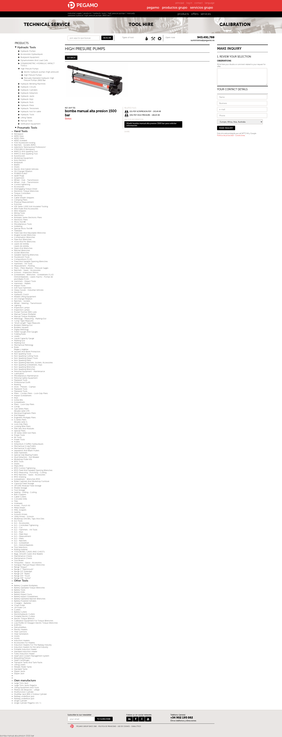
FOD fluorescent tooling (24, 143)
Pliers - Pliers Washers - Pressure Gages (31, 268)
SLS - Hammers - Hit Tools (25, 530)
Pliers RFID (18, 466)
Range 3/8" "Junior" (22, 578)
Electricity (18, 195)
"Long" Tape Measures (23, 321)
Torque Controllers (22, 193)
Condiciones (240, 135)
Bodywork (18, 162)
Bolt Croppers (20, 494)
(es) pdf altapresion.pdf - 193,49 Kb (145, 111)
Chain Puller (19, 605)
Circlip (17, 406)
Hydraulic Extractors (29, 93)
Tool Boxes (19, 560)
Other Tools (21, 580)
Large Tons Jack (21, 683)
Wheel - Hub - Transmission (26, 180)
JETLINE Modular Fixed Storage (27, 486)
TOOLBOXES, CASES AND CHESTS (29, 552)
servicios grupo (201, 8)
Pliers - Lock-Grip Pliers (24, 404)
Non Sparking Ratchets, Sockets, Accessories (33, 362)
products (183, 14)
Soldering (18, 226)
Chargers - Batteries (22, 603)
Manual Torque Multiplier (25, 314)
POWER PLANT (20, 173)
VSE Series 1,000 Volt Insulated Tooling (31, 206)
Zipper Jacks (19, 671)
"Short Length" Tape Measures (27, 323)
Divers (16, 167)
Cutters (17, 610)
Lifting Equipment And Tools (26, 687)
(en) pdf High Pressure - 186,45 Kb (145, 115)
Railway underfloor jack (24, 696)
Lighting (17, 305)
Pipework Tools (20, 380)
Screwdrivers (19, 402)
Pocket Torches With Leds (25, 312)
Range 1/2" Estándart (23, 571)
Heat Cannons (20, 632)
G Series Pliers (20, 420)
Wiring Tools (19, 213)
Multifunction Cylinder (23, 692)
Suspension (19, 178)
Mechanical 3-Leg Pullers (25, 448)
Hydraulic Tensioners (30, 108)
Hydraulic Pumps (28, 51)
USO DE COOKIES (124, 726)
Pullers (17, 442)
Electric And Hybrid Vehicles (26, 169)
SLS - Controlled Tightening (26, 525)
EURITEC (18, 625)
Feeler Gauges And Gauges (26, 332)
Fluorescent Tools (22, 257)
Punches (18, 204)
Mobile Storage (20, 488)
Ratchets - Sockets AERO (25, 145)
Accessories (19, 187)
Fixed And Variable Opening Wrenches (31, 261)
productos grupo (174, 8)
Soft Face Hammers (22, 288)
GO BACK (71, 58)
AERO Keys (19, 136)
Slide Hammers (20, 453)
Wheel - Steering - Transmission (28, 303)
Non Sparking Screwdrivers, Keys (28, 365)
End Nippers (19, 415)
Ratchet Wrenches (22, 250)
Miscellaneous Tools (23, 224)
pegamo (153, 8)
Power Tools (19, 435)
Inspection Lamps (22, 307)
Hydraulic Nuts (27, 102)
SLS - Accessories (21, 523)
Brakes (17, 165)
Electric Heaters (20, 629)
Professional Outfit (22, 382)
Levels (16, 336)
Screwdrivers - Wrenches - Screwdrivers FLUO (34, 275)
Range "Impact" (20, 567)
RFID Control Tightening (24, 468)
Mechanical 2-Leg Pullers (25, 446)
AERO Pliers (19, 138)
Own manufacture (25, 680)
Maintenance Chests (23, 556)
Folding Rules (20, 334)
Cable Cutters (20, 497)
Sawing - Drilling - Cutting (25, 492)
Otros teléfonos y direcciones (183, 721)
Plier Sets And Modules (24, 428)
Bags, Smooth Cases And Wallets (28, 554)
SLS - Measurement (22, 536)
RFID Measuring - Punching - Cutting (30, 472)
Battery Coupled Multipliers (26, 585)
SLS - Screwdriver (21, 543)
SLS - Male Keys (21, 534)
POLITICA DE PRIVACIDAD (107, 726)
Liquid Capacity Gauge (24, 338)
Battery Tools (19, 590)
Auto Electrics (20, 160)
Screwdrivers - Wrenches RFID (27, 479)
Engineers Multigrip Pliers (25, 417)
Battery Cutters (20, 612)
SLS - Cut (18, 527)
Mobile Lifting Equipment (25, 297)
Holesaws (18, 503)
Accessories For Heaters (24, 643)
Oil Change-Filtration (23, 171)
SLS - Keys (18, 532)
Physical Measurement (24, 202)
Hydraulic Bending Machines (33, 84)
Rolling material (20, 549)
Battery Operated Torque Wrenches (29, 588)
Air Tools (18, 437)
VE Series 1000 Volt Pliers (25, 433)
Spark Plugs (19, 176)
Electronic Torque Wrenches (26, 191)
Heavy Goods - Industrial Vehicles (28, 290)
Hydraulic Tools (26, 47)
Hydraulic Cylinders (29, 90)
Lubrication (19, 373)
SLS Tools (18, 521)
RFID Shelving (20, 477)
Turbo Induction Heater (24, 654)
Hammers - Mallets (22, 283)
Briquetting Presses (22, 658)
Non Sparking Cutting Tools (26, 356)
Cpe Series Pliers (21, 409)
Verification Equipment (30, 124)
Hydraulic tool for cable (31, 111)
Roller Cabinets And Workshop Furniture (31, 481)
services (206, 14)
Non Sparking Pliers (22, 360)
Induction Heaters (22, 640)
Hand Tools (21, 131)
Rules (16, 347)
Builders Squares (21, 327)
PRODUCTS (21, 43)
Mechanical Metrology (23, 345)
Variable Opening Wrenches (26, 255)
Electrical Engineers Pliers (25, 413)
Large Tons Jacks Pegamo (25, 685)
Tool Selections (20, 547)
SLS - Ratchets (20, 541)
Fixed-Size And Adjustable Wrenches (30, 233)
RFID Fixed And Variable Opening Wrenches (33, 470)
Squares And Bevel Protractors (27, 351)
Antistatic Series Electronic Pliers (28, 217)
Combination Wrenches (24, 237)
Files (16, 501)
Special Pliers (19, 431)
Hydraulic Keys (27, 99)
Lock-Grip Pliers (21, 424)
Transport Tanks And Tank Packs (28, 662)
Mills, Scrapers (20, 510)
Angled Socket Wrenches (25, 235)
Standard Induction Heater (25, 651)
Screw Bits (18, 400)
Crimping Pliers (20, 200)
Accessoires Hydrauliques (32, 54)
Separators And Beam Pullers (26, 450)
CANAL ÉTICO (136, 726)
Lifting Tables (26, 118)
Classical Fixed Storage (24, 483)
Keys (16, 398)
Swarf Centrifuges (21, 660)
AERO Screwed (20, 140)
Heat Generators (21, 634)
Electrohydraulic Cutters (24, 614)
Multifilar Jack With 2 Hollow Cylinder (30, 694)
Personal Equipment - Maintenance (29, 371)
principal (179, 2)
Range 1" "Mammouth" (24, 569)
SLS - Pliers (19, 538)
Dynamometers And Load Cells (34, 60)
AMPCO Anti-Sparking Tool (26, 151)
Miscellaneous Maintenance (26, 376)
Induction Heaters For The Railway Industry (33, 645)
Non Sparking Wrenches (24, 367)
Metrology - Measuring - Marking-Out (30, 318)
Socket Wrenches (21, 253)
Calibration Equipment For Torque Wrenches (33, 621)
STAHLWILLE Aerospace (24, 149)
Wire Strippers (20, 211)
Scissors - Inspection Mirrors (26, 272)
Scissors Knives (20, 514)
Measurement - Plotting (24, 266)
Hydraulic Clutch (21, 294)
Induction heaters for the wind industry (31, 647)
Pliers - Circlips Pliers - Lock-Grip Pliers (31, 393)
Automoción (19, 156)
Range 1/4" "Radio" (22, 574)
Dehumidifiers (20, 627)
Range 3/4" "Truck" (22, 576)
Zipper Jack (19, 673)
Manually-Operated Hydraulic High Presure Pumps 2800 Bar (39, 79)
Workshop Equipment (23, 158)
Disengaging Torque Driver (25, 189)
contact (198, 2)
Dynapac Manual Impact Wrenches (29, 565)
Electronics (19, 215)
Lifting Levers (19, 665)
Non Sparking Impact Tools (26, 358)
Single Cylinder (20, 701)
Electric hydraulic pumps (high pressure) (41, 72)
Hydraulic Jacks (27, 96)
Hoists (17, 636)
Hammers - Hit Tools (23, 264)
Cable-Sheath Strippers (24, 198)
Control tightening (22, 184)
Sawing (17, 512)
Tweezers (18, 231)
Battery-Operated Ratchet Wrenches (29, 599)
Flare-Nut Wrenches (22, 239)
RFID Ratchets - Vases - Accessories (29, 475)
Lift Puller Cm (20, 607)
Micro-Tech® (20, 222)
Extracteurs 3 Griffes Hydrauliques (28, 444)
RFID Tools (19, 461)
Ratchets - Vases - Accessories (27, 270)
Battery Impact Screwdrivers (26, 596)
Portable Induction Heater (25, 649)
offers (194, 14)
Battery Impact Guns (23, 594)
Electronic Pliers (21, 220)
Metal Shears (19, 508)
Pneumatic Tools (27, 127)
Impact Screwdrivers (22, 395)
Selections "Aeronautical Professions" (30, 147)
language (209, 2)
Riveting (17, 384)
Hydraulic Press (27, 105)
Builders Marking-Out (23, 325)
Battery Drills (19, 592)
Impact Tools (19, 286)
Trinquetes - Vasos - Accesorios (28, 563)
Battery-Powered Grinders (25, 601)
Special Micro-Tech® (23, 228)
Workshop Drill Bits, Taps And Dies (29, 519)
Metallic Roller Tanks (23, 667)
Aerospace (18, 134)
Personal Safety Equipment (25, 378)
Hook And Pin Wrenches (25, 242)
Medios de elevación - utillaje (27, 690)
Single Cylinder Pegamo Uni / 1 (27, 703)
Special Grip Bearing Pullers (26, 455)
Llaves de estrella (21, 244)
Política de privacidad (225, 135)
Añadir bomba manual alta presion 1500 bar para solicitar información (151, 124)
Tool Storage (19, 490)
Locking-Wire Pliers (22, 426)
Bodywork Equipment (30, 57)
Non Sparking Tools (22, 354)
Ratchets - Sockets (22, 301)
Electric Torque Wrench (24, 618)
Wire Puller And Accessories (26, 209)
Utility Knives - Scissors (24, 516)
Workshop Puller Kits (23, 459)
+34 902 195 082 (181, 717)
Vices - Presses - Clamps (25, 387)
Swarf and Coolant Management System (31, 656)
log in (189, 2)
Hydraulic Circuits (28, 87)
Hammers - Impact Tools (25, 281)
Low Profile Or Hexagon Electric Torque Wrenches (36, 623)
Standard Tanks (20, 669)
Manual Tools (26, 121)
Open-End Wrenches (23, 248)
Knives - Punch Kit (22, 505)
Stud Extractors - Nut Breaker (26, 457)
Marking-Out (19, 340)
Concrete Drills (20, 499)
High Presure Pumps (29, 69)
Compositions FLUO (23, 259)
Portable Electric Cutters (24, 616)
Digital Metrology (21, 329)
